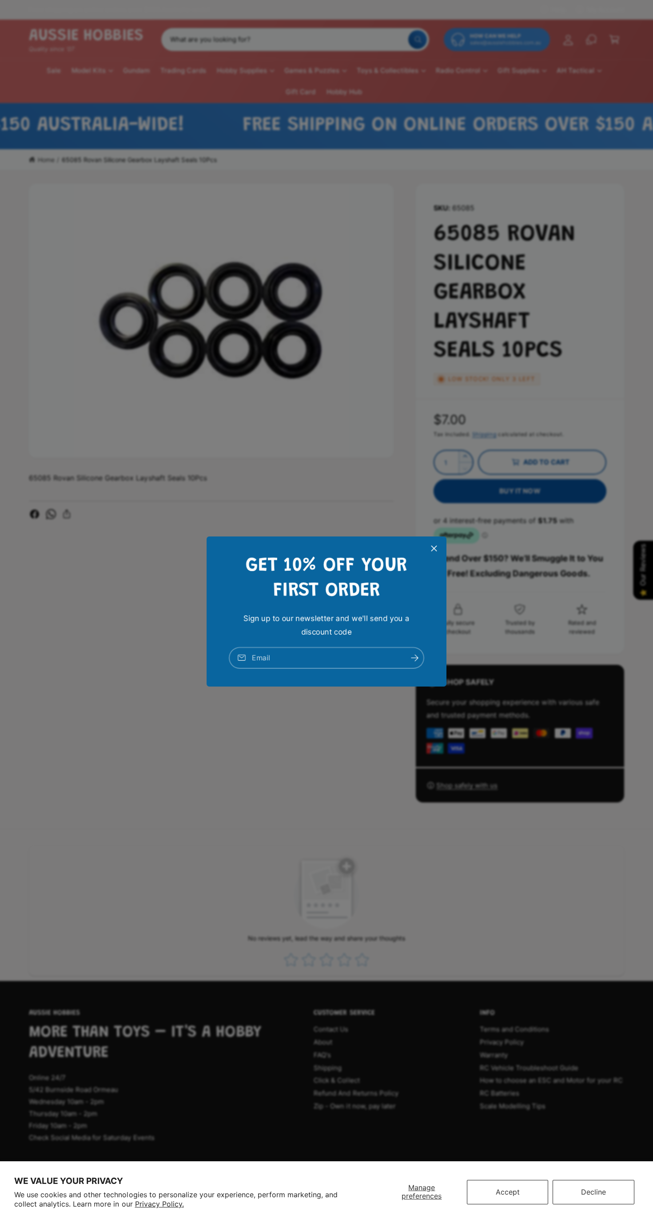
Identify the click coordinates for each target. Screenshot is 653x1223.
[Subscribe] (414, 658)
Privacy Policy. (159, 1203)
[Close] (434, 548)
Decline (593, 1191)
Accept (508, 1191)
